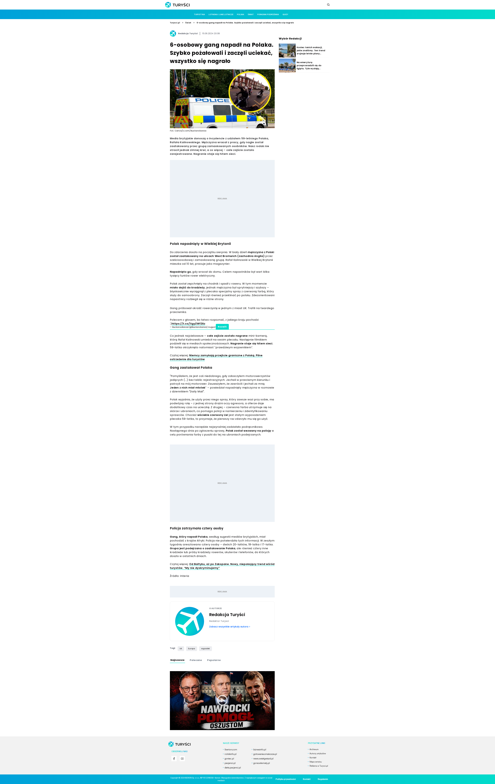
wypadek (205, 648)
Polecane (196, 660)
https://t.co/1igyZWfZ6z (188, 323)
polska (240, 14)
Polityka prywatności (286, 779)
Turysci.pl (175, 22)
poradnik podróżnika (268, 14)
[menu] (174, 758)
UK (181, 648)
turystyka (199, 14)
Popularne (214, 660)
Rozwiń (222, 326)
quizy (285, 14)
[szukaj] (328, 4)
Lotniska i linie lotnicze (221, 14)
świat (251, 14)
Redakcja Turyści (188, 33)
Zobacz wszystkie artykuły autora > (229, 626)
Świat (188, 22)
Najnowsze (177, 660)
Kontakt (307, 779)
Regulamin (323, 779)
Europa (191, 648)
